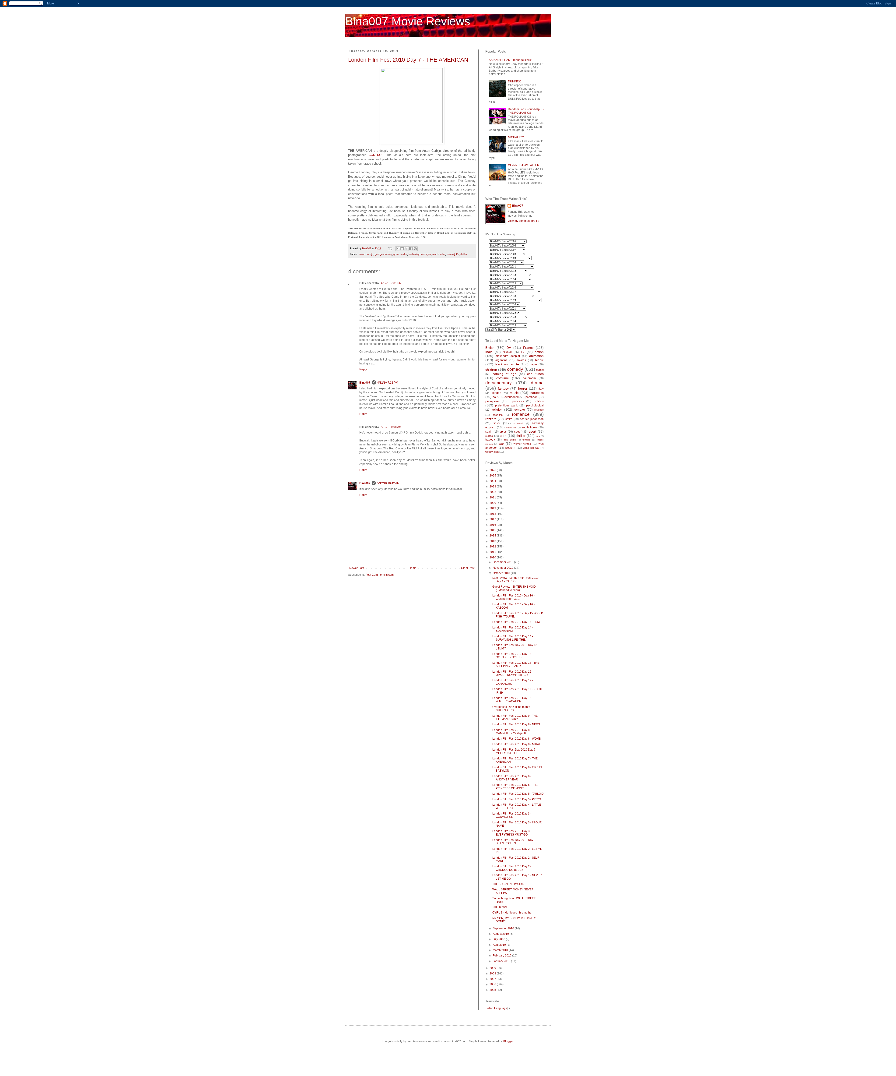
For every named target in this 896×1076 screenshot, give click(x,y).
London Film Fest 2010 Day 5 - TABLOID (518, 793)
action (539, 352)
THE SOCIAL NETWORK (508, 884)
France (528, 347)
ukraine (526, 439)
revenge (539, 409)
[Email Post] (390, 248)
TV (522, 352)
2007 (493, 979)
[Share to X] (406, 248)
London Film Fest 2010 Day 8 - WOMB (516, 738)
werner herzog (522, 443)
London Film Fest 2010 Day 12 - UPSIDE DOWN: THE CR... (512, 673)
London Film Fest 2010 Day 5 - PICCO (516, 799)
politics (539, 401)
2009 (493, 968)
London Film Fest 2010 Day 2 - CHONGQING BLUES (511, 868)
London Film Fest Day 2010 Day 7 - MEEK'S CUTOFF (514, 751)
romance (521, 414)
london (496, 393)
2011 (493, 552)
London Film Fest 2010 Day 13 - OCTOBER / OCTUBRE (512, 655)
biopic (539, 360)
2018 (493, 513)
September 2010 (504, 928)
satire (508, 419)
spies (503, 431)
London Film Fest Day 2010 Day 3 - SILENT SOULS (514, 841)
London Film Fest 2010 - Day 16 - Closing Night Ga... (513, 597)
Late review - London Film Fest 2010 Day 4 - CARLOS (515, 579)
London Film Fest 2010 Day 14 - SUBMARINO (512, 629)
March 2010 (501, 950)
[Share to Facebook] (411, 248)
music (514, 393)
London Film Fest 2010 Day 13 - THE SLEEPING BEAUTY (515, 664)
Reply (363, 369)
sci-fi (496, 423)
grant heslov (400, 254)
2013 (493, 541)
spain (488, 431)
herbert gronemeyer (420, 254)
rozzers (490, 419)
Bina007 (364, 382)
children (491, 369)
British (489, 347)
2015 (493, 530)
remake (519, 409)
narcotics (537, 393)
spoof (517, 431)
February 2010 (502, 955)
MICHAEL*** (516, 137)
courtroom (529, 378)
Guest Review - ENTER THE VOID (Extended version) (514, 588)
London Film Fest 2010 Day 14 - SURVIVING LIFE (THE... (512, 638)
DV (509, 347)
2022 (493, 492)
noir (495, 397)
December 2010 (503, 562)
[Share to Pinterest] (415, 248)
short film (511, 427)
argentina (501, 360)
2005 (493, 989)
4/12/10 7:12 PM (387, 382)
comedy (515, 369)
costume (502, 378)
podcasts (518, 401)
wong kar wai (531, 447)
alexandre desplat (508, 356)
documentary (498, 382)
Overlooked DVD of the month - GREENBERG (512, 708)
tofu (538, 436)
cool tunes (535, 374)
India (489, 352)
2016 (493, 524)
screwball (518, 423)
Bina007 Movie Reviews (407, 21)
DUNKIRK (514, 81)
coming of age (504, 374)
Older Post (467, 568)
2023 (493, 486)
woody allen (492, 451)
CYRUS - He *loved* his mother (512, 912)
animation (536, 356)
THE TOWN (499, 907)
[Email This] (397, 248)
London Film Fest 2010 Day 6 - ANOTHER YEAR (511, 778)
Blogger (508, 1041)
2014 (493, 535)
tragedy (490, 439)
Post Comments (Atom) (380, 574)
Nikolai (507, 352)
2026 (493, 470)
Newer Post (356, 568)
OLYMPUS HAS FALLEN (523, 165)
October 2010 (502, 573)
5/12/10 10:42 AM (388, 483)
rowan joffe (453, 254)
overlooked (511, 397)
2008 (493, 973)
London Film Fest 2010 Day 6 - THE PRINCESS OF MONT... (515, 786)
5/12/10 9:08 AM (391, 427)
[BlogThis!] (402, 248)
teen (503, 435)
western (510, 447)
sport (532, 431)
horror (522, 388)
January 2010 (502, 961)
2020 (493, 502)
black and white (507, 364)
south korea (529, 427)
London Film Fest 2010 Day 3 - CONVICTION (511, 815)
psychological (535, 405)
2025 (493, 475)
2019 (493, 508)
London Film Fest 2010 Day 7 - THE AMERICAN (408, 59)
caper (533, 364)
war (501, 443)
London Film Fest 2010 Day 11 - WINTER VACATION (512, 699)
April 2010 (500, 944)
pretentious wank (506, 405)
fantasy (503, 388)
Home (412, 568)
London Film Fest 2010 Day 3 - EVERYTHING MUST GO (511, 832)
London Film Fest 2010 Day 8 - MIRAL (516, 744)
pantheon (531, 397)
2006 (493, 984)
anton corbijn (366, 254)
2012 (493, 546)
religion (497, 409)
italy (541, 388)
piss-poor (492, 401)
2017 (493, 519)
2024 (493, 481)
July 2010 (499, 939)
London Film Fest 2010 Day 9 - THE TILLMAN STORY (515, 717)
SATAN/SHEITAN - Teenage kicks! (510, 60)
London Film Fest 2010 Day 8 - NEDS (516, 724)
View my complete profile (523, 220)
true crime (510, 439)
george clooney (383, 254)
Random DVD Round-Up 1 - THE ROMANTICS (526, 111)
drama (537, 382)
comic (540, 369)
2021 (493, 497)
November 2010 (503, 567)
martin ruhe (438, 254)
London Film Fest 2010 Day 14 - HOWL (517, 622)
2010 (493, 557)
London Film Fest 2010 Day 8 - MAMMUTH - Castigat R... (511, 731)
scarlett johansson (532, 419)
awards (521, 360)
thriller (463, 254)
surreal (489, 435)
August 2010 (501, 933)
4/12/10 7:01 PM (391, 283)
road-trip (498, 414)
